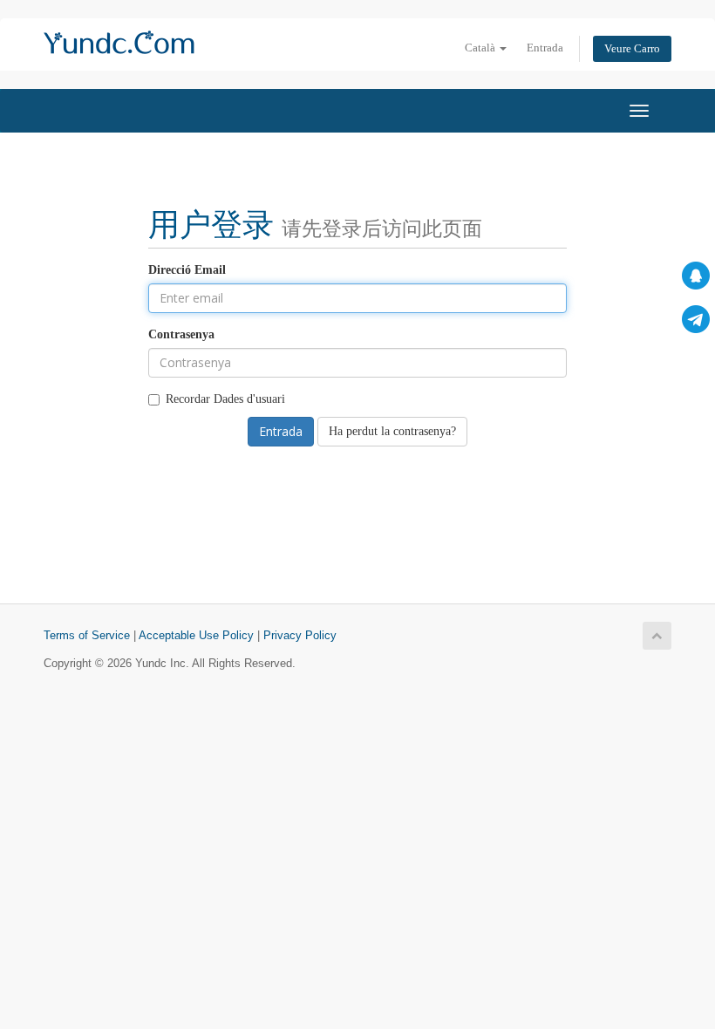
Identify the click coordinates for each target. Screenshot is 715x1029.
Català (481, 48)
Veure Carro (632, 49)
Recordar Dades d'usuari (225, 398)
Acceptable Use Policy (196, 636)
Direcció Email (187, 269)
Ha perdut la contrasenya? (392, 431)
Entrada (545, 48)
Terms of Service (87, 636)
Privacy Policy (300, 636)
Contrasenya (181, 334)
